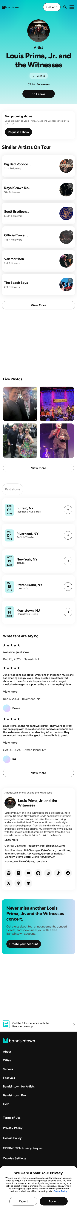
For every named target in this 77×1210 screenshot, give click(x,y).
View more (38, 305)
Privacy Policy (12, 1128)
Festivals (9, 1078)
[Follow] (70, 161)
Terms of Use (12, 1117)
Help (6, 1104)
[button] (68, 510)
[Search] (65, 7)
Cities (7, 1060)
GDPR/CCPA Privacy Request (23, 1148)
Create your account (23, 944)
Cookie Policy (60, 1191)
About (7, 1051)
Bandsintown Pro (14, 1095)
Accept (54, 1201)
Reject (23, 1201)
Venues (8, 1069)
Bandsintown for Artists (19, 1086)
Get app (51, 7)
